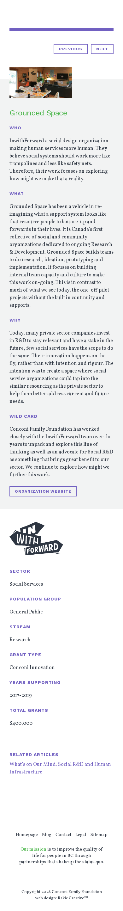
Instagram (82, 878)
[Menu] (110, 14)
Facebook (41, 878)
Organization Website (43, 491)
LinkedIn (72, 878)
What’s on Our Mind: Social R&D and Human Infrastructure (60, 768)
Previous (70, 49)
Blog (46, 835)
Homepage (27, 835)
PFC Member (81, 805)
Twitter (51, 878)
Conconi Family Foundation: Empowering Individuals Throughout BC (38, 14)
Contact (63, 835)
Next (102, 49)
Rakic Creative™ (73, 898)
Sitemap (99, 835)
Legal (80, 835)
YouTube (62, 878)
